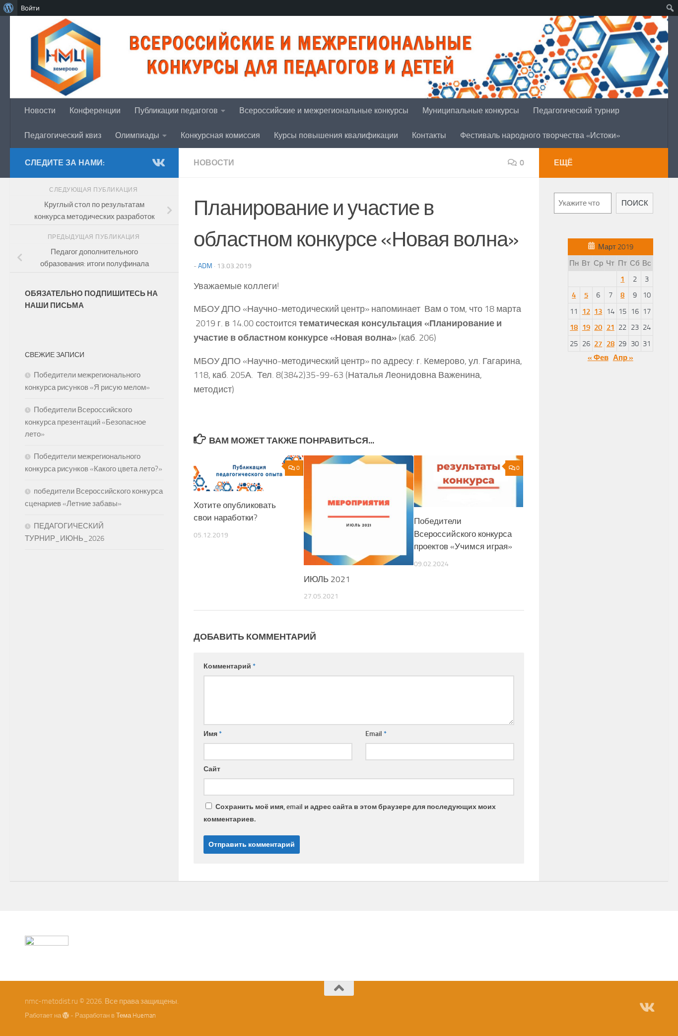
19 (586, 327)
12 (586, 311)
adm (205, 266)
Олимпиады (137, 135)
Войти (30, 8)
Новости (40, 110)
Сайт (211, 769)
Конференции (95, 110)
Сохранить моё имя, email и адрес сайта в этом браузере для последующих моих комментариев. (349, 813)
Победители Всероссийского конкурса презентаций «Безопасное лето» (85, 422)
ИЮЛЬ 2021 (327, 579)
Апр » (623, 357)
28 (610, 343)
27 (598, 343)
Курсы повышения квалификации (336, 135)
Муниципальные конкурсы (470, 110)
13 (598, 311)
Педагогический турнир (576, 110)
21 (610, 327)
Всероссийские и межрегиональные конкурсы (323, 110)
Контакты (429, 135)
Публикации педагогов (176, 110)
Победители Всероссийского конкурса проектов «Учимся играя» (463, 533)
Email (376, 734)
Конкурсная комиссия (220, 135)
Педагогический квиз (62, 135)
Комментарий (229, 666)
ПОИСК (634, 203)
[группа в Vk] (158, 162)
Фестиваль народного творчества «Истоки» (540, 135)
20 (598, 327)
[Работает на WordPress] (66, 1015)
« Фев (598, 357)
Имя (212, 734)
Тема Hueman (136, 1015)
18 (574, 327)
